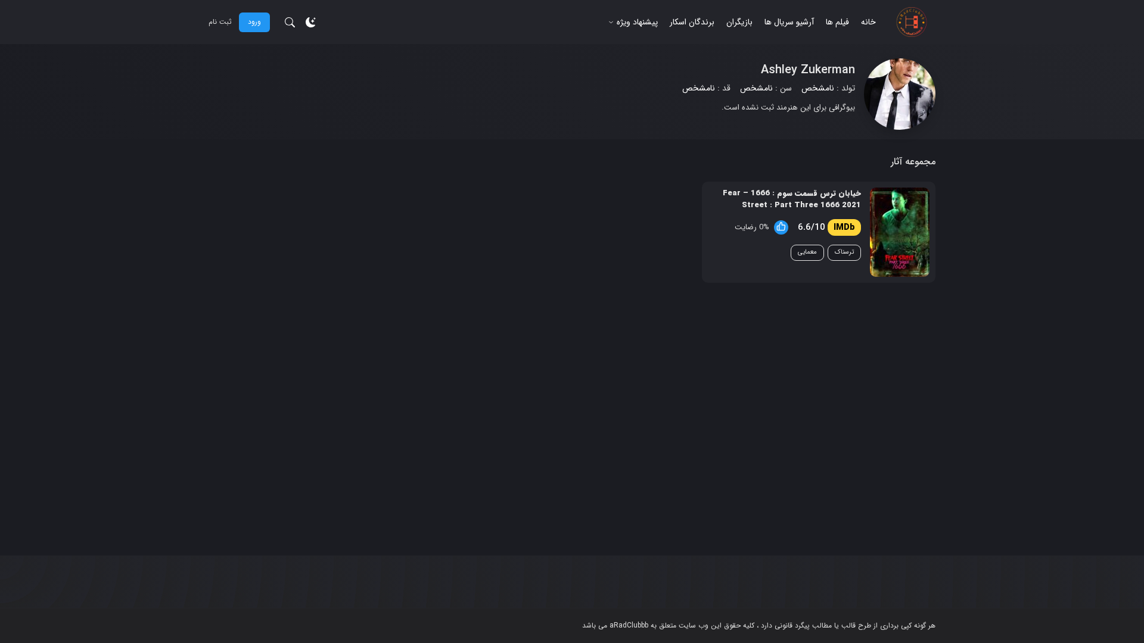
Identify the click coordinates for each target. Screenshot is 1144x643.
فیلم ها (837, 22)
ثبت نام (220, 22)
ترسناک (844, 252)
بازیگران (739, 22)
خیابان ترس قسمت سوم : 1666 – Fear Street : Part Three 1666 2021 (792, 199)
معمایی (807, 252)
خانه (868, 22)
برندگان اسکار (692, 22)
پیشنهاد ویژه (637, 22)
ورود (254, 21)
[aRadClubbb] (911, 22)
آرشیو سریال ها (789, 22)
